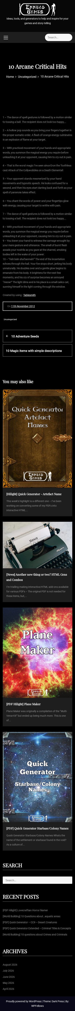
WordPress (35, 1001)
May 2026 (8, 982)
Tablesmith (29, 295)
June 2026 (9, 976)
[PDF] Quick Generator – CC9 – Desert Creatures (30, 922)
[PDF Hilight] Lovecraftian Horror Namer (25, 910)
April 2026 (8, 988)
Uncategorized (10, 319)
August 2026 (10, 964)
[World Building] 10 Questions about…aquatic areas (31, 916)
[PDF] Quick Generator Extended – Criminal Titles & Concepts (37, 928)
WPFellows (37, 1005)
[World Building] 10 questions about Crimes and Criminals (35, 934)
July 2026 (8, 970)
